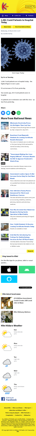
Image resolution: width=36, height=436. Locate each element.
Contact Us (18, 415)
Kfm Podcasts (25, 413)
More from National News (22, 27)
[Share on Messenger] (8, 113)
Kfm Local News (18, 408)
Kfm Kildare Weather (11, 325)
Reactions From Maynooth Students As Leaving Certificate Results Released (21, 137)
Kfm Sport (28, 408)
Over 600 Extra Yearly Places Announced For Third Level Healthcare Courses (20, 193)
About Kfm (7, 408)
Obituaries (27, 415)
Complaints (9, 415)
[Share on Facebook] (3, 113)
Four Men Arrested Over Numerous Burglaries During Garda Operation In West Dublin (22, 212)
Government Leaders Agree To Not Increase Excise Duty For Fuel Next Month (22, 176)
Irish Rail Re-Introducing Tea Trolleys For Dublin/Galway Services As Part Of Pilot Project (21, 237)
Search (30, 251)
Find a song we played (12, 413)
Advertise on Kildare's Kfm (17, 410)
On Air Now (29, 6)
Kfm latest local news (11, 294)
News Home (7, 27)
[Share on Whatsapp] (19, 113)
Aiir (18, 431)
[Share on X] (13, 113)
